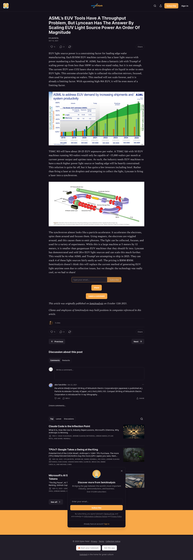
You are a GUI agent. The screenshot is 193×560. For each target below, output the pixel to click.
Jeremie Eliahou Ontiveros (83, 436)
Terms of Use (109, 514)
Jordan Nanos (101, 436)
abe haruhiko (60, 384)
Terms (101, 541)
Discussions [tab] (69, 419)
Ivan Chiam (62, 462)
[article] (96, 434)
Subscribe (171, 5)
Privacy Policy (116, 516)
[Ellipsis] (143, 384)
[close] (122, 471)
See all (54, 502)
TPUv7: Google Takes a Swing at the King (73, 449)
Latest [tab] (58, 419)
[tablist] (60, 360)
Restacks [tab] (66, 360)
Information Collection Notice (95, 516)
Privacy (94, 541)
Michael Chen (65, 464)
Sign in (184, 5)
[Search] (155, 5)
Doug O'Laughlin (65, 436)
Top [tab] (51, 419)
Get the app (109, 548)
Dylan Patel (54, 38)
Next (136, 341)
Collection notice (113, 541)
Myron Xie (79, 459)
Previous (58, 341)
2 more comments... (57, 405)
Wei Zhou (101, 459)
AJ (55, 464)
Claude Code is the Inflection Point (69, 426)
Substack (83, 554)
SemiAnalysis (96, 303)
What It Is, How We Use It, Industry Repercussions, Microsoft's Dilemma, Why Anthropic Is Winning (84, 431)
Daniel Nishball (64, 438)
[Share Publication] (160, 5)
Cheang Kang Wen (75, 462)
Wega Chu (96, 462)
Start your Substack (90, 548)
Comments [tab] (55, 360)
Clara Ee (87, 462)
